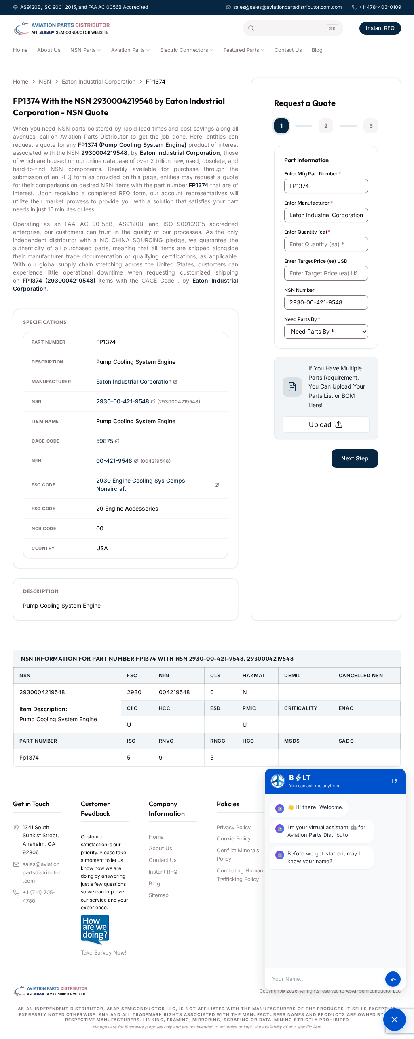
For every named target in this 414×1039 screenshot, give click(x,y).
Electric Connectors (184, 50)
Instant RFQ (380, 28)
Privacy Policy (234, 827)
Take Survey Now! (104, 952)
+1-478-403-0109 (380, 7)
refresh (394, 781)
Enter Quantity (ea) (307, 232)
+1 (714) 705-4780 (39, 896)
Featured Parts (241, 50)
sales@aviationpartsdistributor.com (42, 872)
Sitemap (159, 895)
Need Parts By (302, 319)
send (393, 979)
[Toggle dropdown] (99, 50)
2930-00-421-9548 (122, 401)
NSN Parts (83, 50)
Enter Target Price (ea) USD (316, 261)
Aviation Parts (128, 50)
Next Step (354, 458)
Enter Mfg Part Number (312, 174)
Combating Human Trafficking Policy (240, 874)
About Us (49, 50)
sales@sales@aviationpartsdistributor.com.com (287, 7)
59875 (104, 440)
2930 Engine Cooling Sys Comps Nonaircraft (140, 484)
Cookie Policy (234, 838)
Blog (317, 50)
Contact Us (288, 50)
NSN (45, 81)
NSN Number (299, 290)
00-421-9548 (114, 460)
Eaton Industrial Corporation (98, 81)
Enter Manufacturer (308, 203)
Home (20, 50)
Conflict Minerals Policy (238, 854)
